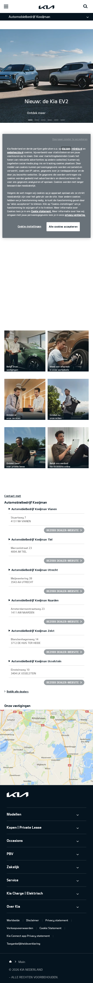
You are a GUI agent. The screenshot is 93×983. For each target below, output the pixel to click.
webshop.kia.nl (15, 152)
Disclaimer (32, 920)
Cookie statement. (41, 211)
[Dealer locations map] (46, 747)
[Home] (10, 961)
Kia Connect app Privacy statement (28, 935)
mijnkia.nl (77, 148)
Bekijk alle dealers (18, 691)
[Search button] (85, 6)
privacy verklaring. (75, 215)
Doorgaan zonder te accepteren (69, 139)
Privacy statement (56, 920)
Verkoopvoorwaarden (20, 927)
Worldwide (13, 920)
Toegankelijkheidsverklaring (23, 943)
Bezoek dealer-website (62, 530)
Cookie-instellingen (29, 226)
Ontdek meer (36, 113)
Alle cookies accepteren (63, 226)
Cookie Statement (50, 927)
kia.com (66, 148)
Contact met (12, 496)
